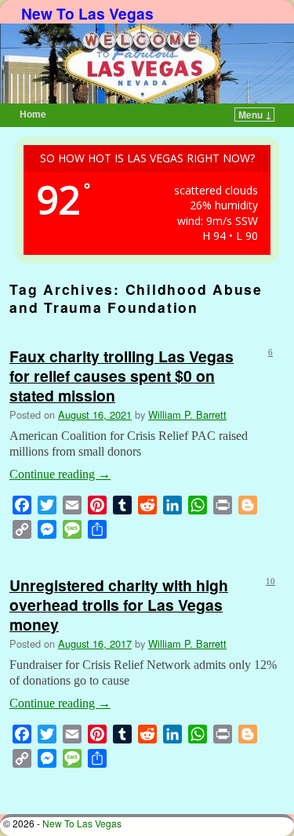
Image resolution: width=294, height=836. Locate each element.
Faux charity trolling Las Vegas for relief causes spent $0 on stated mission (121, 375)
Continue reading (60, 474)
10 (270, 581)
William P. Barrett (187, 414)
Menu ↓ (255, 114)
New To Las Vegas (87, 13)
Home (33, 114)
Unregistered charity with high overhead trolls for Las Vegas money (118, 604)
